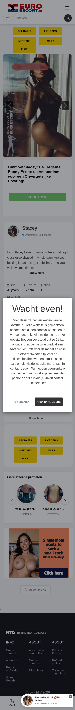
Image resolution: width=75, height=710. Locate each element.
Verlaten (23, 402)
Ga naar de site (50, 402)
